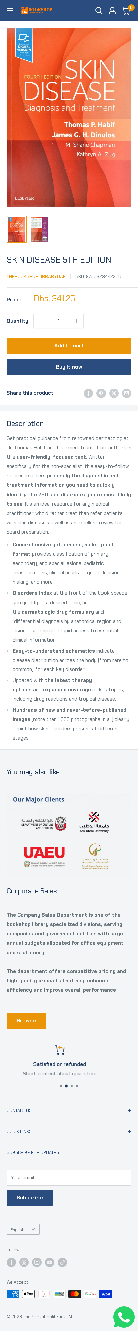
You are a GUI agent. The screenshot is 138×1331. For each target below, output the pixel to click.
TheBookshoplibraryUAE (36, 276)
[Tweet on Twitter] (114, 393)
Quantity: (18, 321)
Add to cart (69, 345)
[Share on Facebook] (88, 393)
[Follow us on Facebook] (11, 1262)
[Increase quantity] (76, 321)
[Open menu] (10, 10)
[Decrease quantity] (41, 321)
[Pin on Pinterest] (101, 393)
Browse (26, 1020)
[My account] (112, 10)
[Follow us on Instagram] (37, 1262)
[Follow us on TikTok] (62, 1262)
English (17, 1229)
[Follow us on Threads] (24, 1262)
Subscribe (30, 1197)
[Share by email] (126, 393)
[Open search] (99, 10)
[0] (126, 11)
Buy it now (69, 366)
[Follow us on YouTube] (49, 1262)
